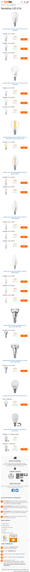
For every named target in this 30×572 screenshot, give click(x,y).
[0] (28, 2)
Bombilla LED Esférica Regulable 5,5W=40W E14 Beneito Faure (15, 430)
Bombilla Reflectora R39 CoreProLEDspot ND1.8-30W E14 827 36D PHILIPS (15, 326)
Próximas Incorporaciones (7, 533)
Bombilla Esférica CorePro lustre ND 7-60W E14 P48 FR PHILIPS (15, 83)
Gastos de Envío (5, 525)
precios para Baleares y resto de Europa (16, 465)
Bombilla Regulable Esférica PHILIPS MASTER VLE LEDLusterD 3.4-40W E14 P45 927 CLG (15, 138)
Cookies (4, 531)
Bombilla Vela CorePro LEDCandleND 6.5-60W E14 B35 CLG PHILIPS (15, 173)
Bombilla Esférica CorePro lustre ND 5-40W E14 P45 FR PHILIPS (15, 29)
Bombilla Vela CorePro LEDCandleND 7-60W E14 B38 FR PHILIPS (15, 272)
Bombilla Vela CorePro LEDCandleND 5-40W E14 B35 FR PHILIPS (15, 217)
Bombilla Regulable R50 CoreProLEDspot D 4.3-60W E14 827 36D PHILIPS (15, 361)
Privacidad (4, 529)
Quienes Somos (5, 523)
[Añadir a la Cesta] (24, 39)
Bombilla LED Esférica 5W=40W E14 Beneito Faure (15, 395)
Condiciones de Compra (7, 527)
